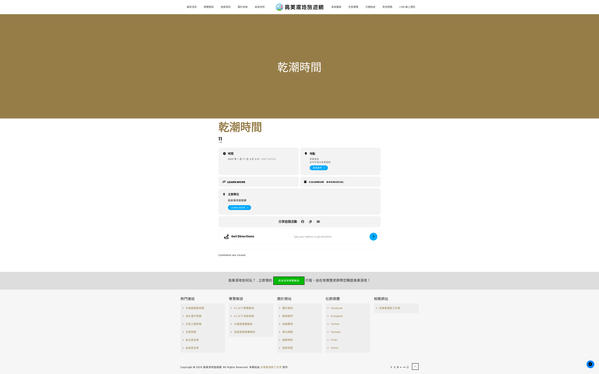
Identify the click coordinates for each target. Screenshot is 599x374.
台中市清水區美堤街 (320, 162)
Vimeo (334, 347)
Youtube (336, 332)
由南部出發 (192, 347)
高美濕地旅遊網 (237, 200)
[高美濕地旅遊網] (299, 7)
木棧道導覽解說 (243, 324)
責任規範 (287, 332)
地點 (312, 153)
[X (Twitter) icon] (394, 367)
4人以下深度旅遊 (244, 316)
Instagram (337, 316)
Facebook (337, 308)
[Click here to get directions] (373, 237)
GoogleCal (335, 182)
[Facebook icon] (391, 367)
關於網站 (287, 308)
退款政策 (287, 347)
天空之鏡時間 (194, 324)
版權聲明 (287, 324)
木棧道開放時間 (195, 308)
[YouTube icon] (401, 367)
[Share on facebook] (303, 222)
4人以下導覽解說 (244, 308)
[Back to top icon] (415, 366)
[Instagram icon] (408, 367)
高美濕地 (314, 158)
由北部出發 (192, 339)
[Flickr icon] (404, 367)
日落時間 (191, 332)
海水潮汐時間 (194, 316)
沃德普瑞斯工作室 (389, 308)
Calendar (316, 182)
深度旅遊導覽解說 (244, 332)
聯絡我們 (287, 316)
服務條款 (287, 339)
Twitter (335, 324)
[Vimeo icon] (398, 367)
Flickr (334, 339)
